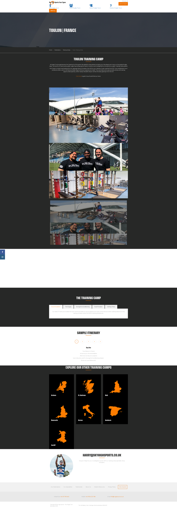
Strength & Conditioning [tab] (83, 306)
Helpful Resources (99, 487)
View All (52, 10)
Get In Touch (123, 3)
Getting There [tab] (111, 306)
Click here (79, 76)
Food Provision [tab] (98, 306)
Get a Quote (122, 487)
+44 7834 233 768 (90, 496)
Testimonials (98, 3)
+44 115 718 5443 (64, 496)
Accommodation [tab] (55, 306)
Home (50, 50)
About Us (106, 3)
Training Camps (66, 50)
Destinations (57, 50)
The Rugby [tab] (68, 306)
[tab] (76, 341)
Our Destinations (55, 487)
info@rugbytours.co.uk (117, 496)
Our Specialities (68, 487)
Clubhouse (114, 3)
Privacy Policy (112, 487)
